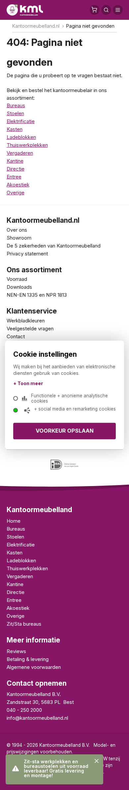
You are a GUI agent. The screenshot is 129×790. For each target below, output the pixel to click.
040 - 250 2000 (24, 710)
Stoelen (15, 113)
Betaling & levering (28, 659)
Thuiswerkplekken (27, 145)
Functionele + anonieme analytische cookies (69, 398)
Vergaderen (20, 153)
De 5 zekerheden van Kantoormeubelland (54, 246)
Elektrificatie (21, 121)
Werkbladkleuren (26, 320)
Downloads (19, 287)
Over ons (17, 230)
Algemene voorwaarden (34, 667)
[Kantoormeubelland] (25, 10)
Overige (15, 192)
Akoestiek (18, 184)
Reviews (16, 651)
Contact (16, 336)
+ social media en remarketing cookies (75, 409)
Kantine (15, 161)
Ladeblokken (21, 137)
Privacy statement (27, 253)
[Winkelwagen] (95, 10)
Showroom (19, 238)
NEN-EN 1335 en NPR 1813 (37, 295)
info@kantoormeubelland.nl (37, 718)
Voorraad (17, 279)
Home (14, 521)
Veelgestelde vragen (30, 328)
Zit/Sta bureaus (24, 624)
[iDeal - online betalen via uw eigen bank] (65, 465)
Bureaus (16, 105)
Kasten (14, 129)
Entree (14, 177)
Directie (15, 169)
